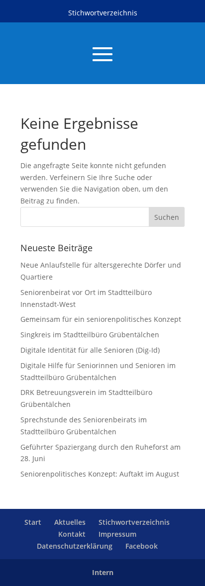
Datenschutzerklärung (74, 546)
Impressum (117, 534)
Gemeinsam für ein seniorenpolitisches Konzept (100, 319)
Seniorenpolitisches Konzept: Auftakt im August (99, 474)
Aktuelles (70, 522)
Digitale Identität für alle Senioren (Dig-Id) (90, 350)
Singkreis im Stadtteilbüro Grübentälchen (89, 334)
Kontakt (72, 534)
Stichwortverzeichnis (102, 12)
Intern (102, 572)
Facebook (141, 546)
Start (32, 522)
